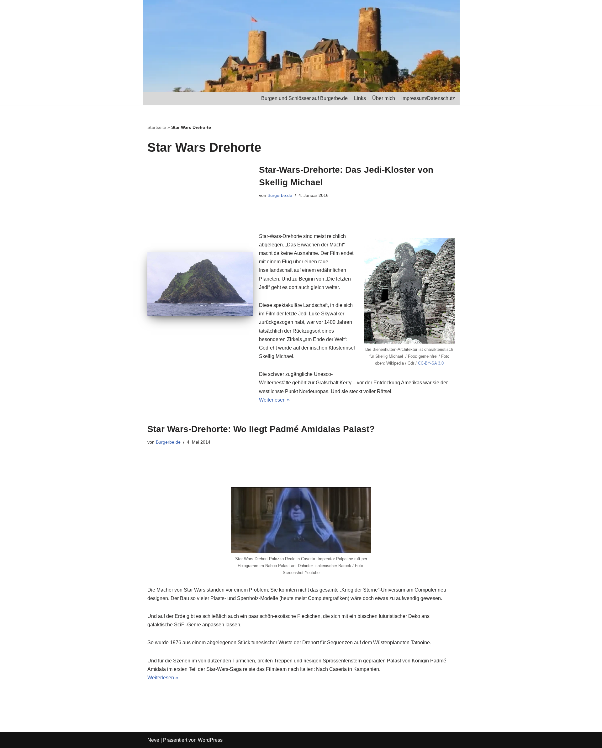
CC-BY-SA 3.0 (431, 363)
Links (360, 98)
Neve (153, 740)
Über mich (383, 98)
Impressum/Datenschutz (428, 98)
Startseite (156, 127)
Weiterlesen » (274, 400)
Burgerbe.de (279, 195)
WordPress (210, 740)
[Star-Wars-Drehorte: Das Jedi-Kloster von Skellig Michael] (200, 284)
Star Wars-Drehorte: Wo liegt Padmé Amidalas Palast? (261, 429)
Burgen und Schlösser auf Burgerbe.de (304, 98)
